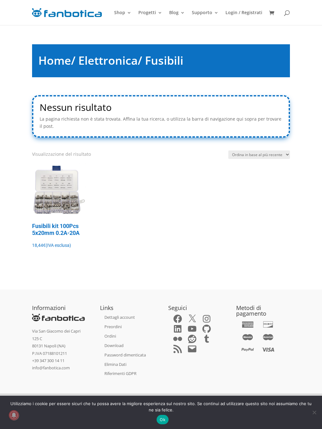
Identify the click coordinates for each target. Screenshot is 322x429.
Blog (174, 12)
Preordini (113, 326)
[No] (314, 412)
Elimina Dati (115, 364)
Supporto (202, 12)
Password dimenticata (125, 355)
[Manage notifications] (14, 415)
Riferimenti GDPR (120, 373)
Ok (162, 419)
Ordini (110, 336)
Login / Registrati (243, 12)
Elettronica (108, 60)
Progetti (147, 12)
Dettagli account (119, 317)
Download (114, 345)
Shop (119, 12)
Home (54, 60)
